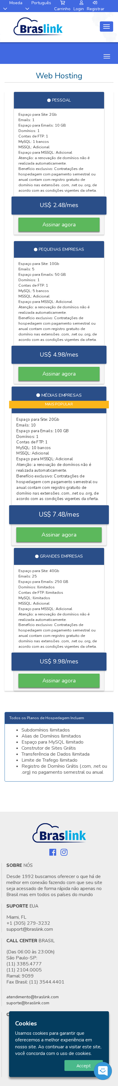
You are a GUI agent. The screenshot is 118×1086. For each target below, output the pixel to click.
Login (79, 9)
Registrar (95, 9)
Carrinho (62, 9)
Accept (84, 1065)
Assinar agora (59, 224)
